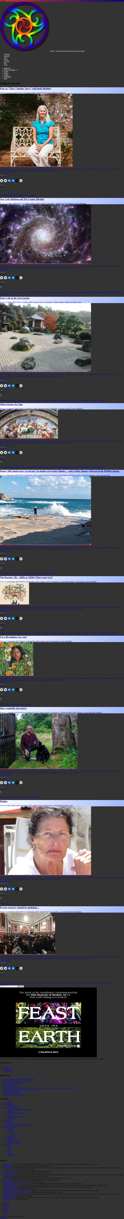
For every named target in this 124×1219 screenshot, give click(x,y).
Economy (11, 1111)
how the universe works (70, 292)
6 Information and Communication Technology (18, 1125)
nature (84, 292)
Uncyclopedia (8, 1196)
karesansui (50, 400)
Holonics (71, 203)
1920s (6, 633)
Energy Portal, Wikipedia (11, 1173)
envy (29, 467)
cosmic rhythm (25, 400)
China (9, 1149)
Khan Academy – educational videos (15, 1183)
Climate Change (13, 1123)
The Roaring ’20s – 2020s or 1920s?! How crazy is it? (26, 577)
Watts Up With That (10, 1197)
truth (118, 292)
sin (77, 467)
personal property (49, 983)
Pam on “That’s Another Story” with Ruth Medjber (25, 88)
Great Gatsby (38, 633)
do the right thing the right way (18, 467)
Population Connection (11, 1187)
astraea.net (7, 68)
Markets (10, 1114)
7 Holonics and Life (61, 203)
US (9, 1156)
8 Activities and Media (88, 475)
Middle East (11, 1155)
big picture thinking (10, 292)
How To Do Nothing (10, 1086)
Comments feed (8, 1070)
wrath (89, 467)
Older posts (3, 984)
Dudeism (6, 1168)
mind (54, 400)
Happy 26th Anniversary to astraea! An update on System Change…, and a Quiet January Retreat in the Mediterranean (59, 471)
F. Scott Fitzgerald (16, 633)
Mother (4, 801)
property (67, 983)
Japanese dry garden (41, 400)
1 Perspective (50, 203)
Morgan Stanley (9, 195)
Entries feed (7, 1068)
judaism (80, 292)
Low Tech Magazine (10, 1185)
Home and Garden (70, 302)
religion (95, 292)
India (9, 1153)
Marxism (35, 983)
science (63, 467)
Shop (5, 78)
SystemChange (35, 573)
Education (11, 1128)
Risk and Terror (105, 475)
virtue (86, 467)
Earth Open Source (10, 1171)
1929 (9, 633)
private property (60, 983)
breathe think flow (26, 292)
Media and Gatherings (59, 93)
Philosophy (82, 203)
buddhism (35, 292)
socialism (72, 983)
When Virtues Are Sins (11, 404)
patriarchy (63, 633)
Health (56, 302)
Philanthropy (12, 1137)
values (82, 467)
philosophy (89, 292)
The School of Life (10, 1194)
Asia (9, 1148)
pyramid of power (71, 633)
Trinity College (98, 983)
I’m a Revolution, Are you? (13, 637)
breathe (18, 292)
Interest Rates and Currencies (17, 1113)
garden (32, 400)
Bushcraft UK (8, 1164)
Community (7, 77)
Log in (6, 1066)
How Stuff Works (9, 1180)
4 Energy (6, 1120)
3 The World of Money (67, 581)
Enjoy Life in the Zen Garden (14, 298)
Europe (10, 1151)
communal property (17, 983)
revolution (8, 704)
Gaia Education (8, 1175)
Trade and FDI (12, 1118)
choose (7, 467)
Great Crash (30, 633)
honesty (41, 467)
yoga (22, 195)
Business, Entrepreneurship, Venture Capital (21, 1109)
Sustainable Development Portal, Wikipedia (17, 1190)
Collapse (7, 573)
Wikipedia (7, 1199)
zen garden (78, 400)
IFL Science (7, 1182)
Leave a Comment (29, 195)
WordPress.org (8, 1071)
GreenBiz (7, 1178)
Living (49, 93)
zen (121, 292)
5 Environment (62, 475)
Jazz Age (57, 633)
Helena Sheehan (28, 983)
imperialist (45, 633)
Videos (6, 73)
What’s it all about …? (11, 70)
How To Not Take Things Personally (15, 1095)
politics (51, 467)
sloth (79, 467)
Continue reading (5, 173)
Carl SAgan (41, 292)
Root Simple (8, 1189)
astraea (38, 93)
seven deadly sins (70, 467)
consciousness (56, 292)
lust (47, 467)
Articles (6, 75)
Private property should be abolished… (19, 907)
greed (37, 467)
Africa (10, 1146)
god (62, 292)
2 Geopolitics (55, 912)
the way (114, 292)
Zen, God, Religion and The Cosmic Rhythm (22, 199)
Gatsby (24, 633)
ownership (41, 983)
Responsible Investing (14, 1116)
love (45, 467)
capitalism (8, 983)
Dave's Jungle (8, 1166)
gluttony (33, 467)
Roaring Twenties (82, 633)
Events (6, 71)
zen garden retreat (87, 400)
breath (6, 400)
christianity (48, 292)
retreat (62, 400)
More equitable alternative (13, 708)
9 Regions (7, 1144)
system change (68, 400)
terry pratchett (108, 292)
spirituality (101, 292)
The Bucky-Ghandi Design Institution (15, 1192)
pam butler (17, 195)
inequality (52, 633)
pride (54, 467)
